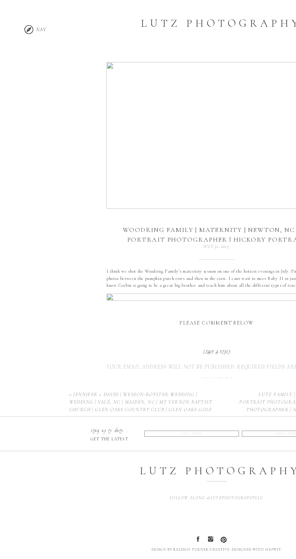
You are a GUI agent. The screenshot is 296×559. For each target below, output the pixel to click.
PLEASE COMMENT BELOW (216, 323)
